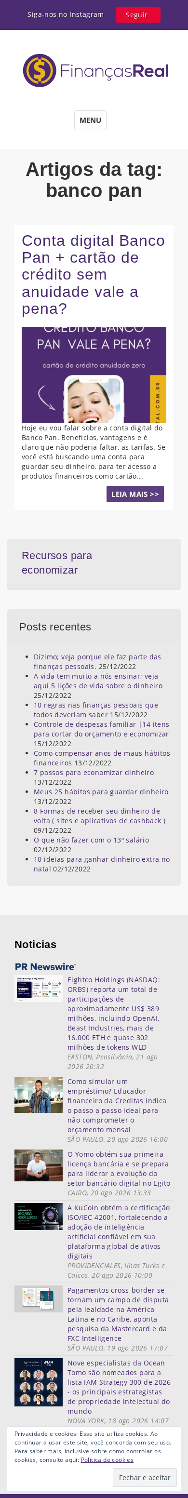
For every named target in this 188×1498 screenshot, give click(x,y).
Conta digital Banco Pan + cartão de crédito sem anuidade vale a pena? (93, 274)
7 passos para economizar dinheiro (94, 772)
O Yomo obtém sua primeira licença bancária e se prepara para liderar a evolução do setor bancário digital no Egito (118, 1169)
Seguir (137, 14)
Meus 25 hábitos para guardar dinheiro (101, 791)
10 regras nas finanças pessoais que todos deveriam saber (96, 709)
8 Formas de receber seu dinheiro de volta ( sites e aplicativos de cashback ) (99, 815)
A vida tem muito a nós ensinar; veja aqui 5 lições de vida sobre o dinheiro (98, 680)
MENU (90, 120)
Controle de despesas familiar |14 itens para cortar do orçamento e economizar (102, 729)
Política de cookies (107, 1460)
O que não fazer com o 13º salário (91, 839)
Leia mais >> (135, 494)
